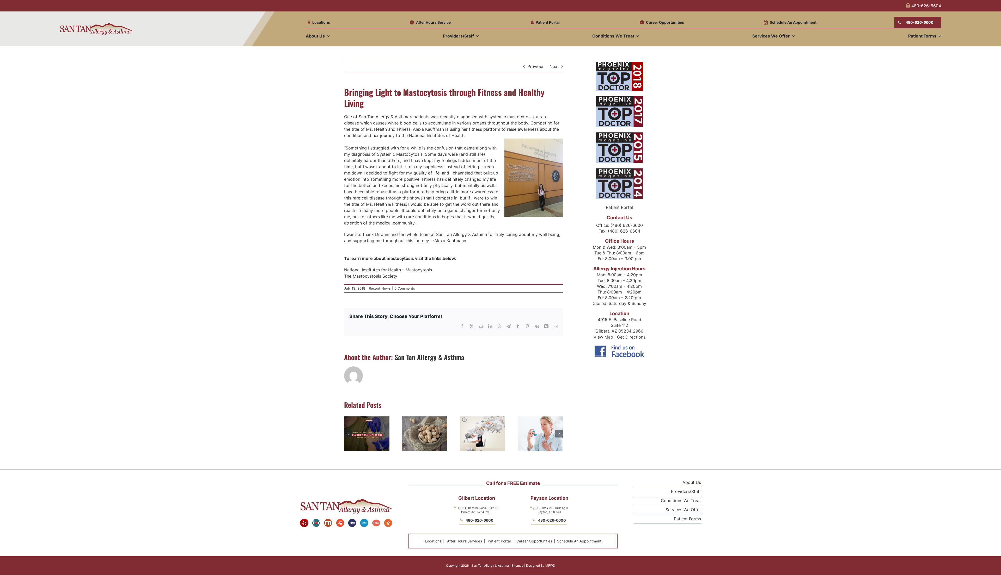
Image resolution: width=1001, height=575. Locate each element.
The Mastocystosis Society (370, 276)
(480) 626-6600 (627, 225)
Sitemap (517, 565)
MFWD (550, 565)
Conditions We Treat (681, 500)
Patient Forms (687, 518)
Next (554, 66)
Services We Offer (683, 509)
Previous (535, 66)
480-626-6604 (925, 5)
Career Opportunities (534, 541)
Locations (433, 541)
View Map (603, 337)
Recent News (380, 288)
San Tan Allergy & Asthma (429, 357)
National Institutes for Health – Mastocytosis (388, 269)
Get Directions (631, 337)
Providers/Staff (686, 491)
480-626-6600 (479, 520)
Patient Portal (499, 541)
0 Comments (404, 288)
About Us (691, 482)
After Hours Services (464, 541)
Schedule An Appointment (578, 541)
